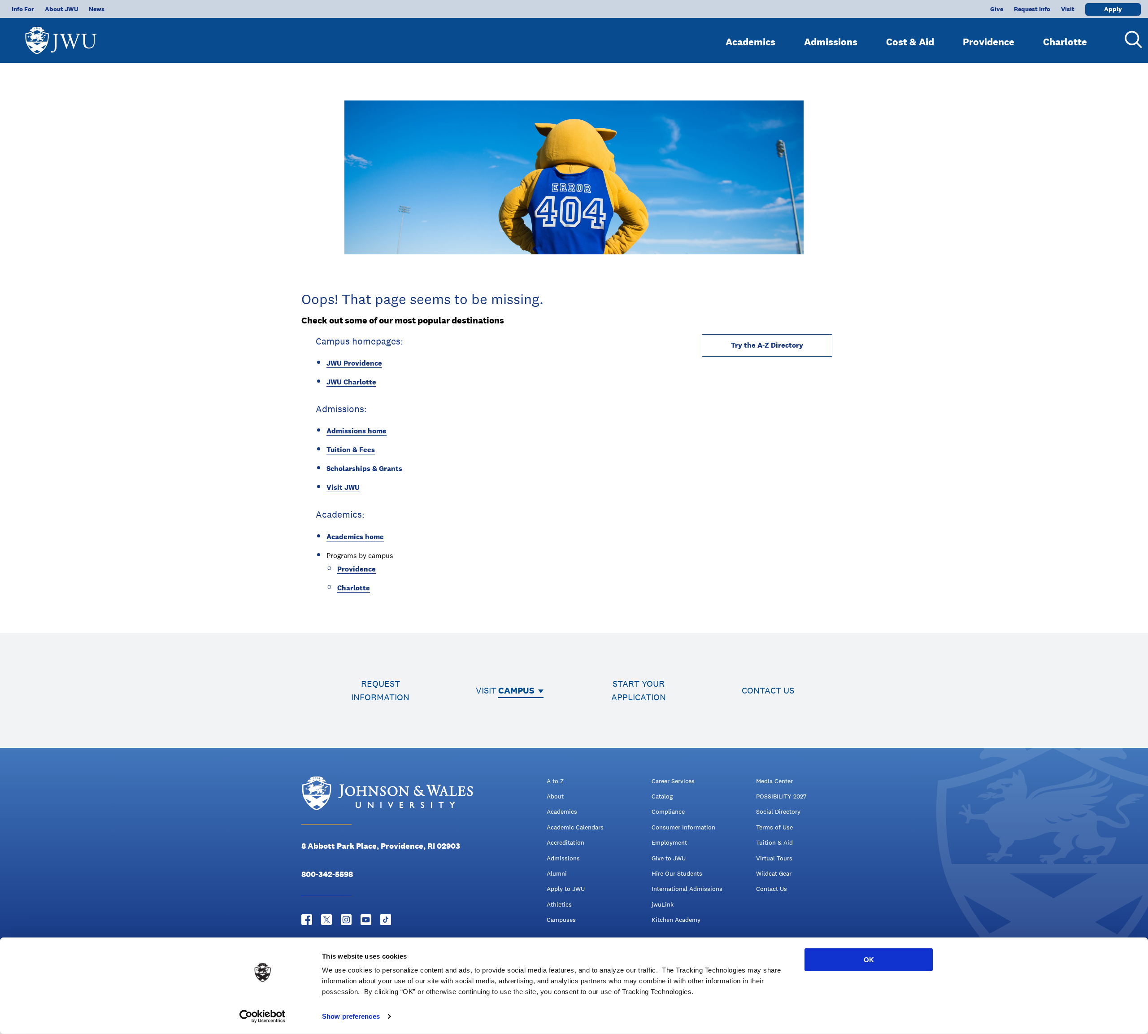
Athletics (559, 904)
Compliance (668, 811)
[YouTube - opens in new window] (366, 920)
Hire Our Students (677, 873)
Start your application (638, 690)
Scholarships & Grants (364, 468)
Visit (1067, 9)
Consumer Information (683, 827)
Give (996, 9)
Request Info (1032, 9)
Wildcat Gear (773, 873)
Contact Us (771, 889)
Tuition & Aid (774, 842)
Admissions (830, 41)
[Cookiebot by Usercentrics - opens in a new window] (262, 1016)
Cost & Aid (910, 41)
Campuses (561, 920)
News (96, 9)
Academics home (355, 536)
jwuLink (663, 904)
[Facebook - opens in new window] (307, 920)
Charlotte (1065, 41)
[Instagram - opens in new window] (346, 920)
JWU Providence (354, 363)
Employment (669, 842)
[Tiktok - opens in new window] (386, 920)
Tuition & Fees (350, 449)
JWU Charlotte (351, 382)
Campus (516, 690)
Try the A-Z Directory (767, 345)
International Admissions (687, 889)
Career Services (673, 781)
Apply (1113, 9)
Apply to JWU (566, 889)
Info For (23, 9)
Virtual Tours (774, 858)
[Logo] (61, 36)
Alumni (557, 873)
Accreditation (565, 842)
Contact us (768, 690)
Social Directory (778, 811)
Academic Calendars (575, 827)
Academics (750, 41)
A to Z (555, 781)
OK (869, 960)
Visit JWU (343, 487)
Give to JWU (669, 858)
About (555, 796)
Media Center (774, 781)
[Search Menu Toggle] (1130, 39)
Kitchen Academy (676, 920)
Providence (988, 41)
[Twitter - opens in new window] (326, 920)
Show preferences (351, 1016)
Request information (380, 690)
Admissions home (356, 431)
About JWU (61, 9)
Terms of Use (774, 827)
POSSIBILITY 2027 (781, 796)
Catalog (662, 796)
